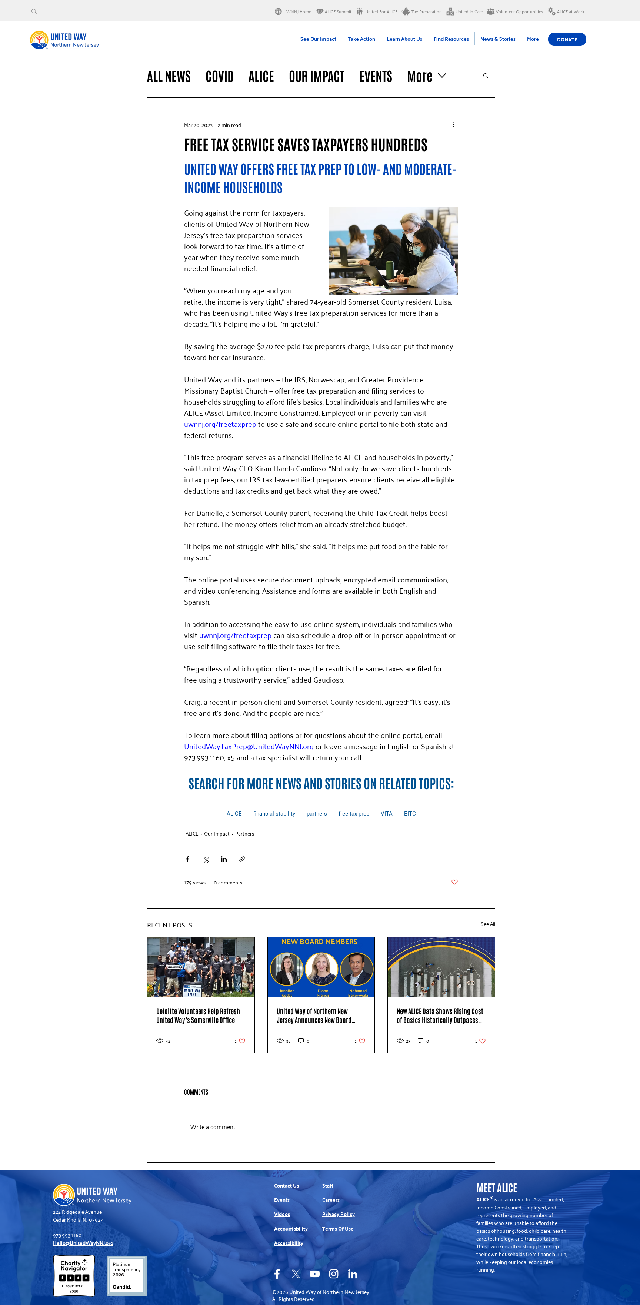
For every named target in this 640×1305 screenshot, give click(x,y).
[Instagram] (334, 1274)
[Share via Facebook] (187, 859)
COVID (220, 75)
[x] (296, 1274)
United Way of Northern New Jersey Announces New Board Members (314, 1015)
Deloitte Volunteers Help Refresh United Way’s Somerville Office (198, 1015)
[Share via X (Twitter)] (205, 859)
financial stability (274, 813)
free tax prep (354, 813)
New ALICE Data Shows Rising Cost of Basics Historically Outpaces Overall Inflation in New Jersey (440, 1015)
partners (317, 813)
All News (169, 75)
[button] (485, 75)
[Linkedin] (352, 1274)
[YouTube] (315, 1274)
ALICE (261, 75)
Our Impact (316, 75)
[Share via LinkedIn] (223, 859)
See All (488, 924)
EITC (410, 813)
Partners (244, 833)
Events (375, 75)
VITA (387, 813)
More (420, 75)
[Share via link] (242, 859)
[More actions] (453, 124)
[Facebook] (277, 1274)
